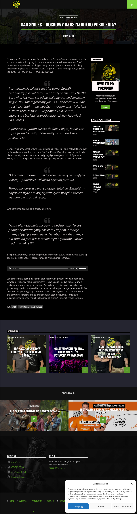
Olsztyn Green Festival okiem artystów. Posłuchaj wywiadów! (69, 351)
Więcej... (105, 107)
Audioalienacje (99, 175)
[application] (47, 268)
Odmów (100, 506)
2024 (14, 307)
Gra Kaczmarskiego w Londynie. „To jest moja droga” (26, 351)
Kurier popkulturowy (99, 141)
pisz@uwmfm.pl (18, 472)
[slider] (83, 268)
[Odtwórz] (10, 268)
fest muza (24, 307)
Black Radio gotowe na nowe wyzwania (35, 411)
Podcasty (50, 501)
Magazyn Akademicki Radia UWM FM (99, 129)
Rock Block (98, 166)
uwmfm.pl (15, 462)
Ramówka (22, 501)
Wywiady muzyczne (68, 17)
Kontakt (63, 501)
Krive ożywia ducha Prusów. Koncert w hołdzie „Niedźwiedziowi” (111, 352)
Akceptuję (78, 506)
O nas (12, 501)
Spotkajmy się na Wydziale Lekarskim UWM (103, 411)
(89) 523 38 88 (17, 467)
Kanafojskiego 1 (18, 477)
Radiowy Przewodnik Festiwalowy (98, 155)
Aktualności (36, 501)
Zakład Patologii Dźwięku (97, 187)
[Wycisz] (77, 268)
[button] (131, 483)
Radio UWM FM (56, 468)
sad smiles (36, 307)
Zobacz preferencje (122, 506)
